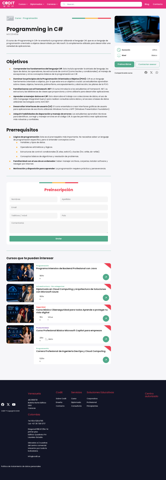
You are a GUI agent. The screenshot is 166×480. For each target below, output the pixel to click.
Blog (147, 4)
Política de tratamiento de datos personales (21, 466)
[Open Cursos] (27, 4)
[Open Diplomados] (43, 4)
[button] (146, 72)
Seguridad (40, 307)
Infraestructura (43, 286)
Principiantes (92, 406)
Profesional (92, 402)
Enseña (59, 402)
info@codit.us (34, 456)
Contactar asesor (147, 64)
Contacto (158, 4)
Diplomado (76, 402)
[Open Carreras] (57, 4)
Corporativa (92, 398)
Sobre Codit (61, 398)
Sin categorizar (58, 286)
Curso (18, 18)
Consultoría (76, 406)
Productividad (42, 328)
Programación (30, 18)
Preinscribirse (124, 64)
